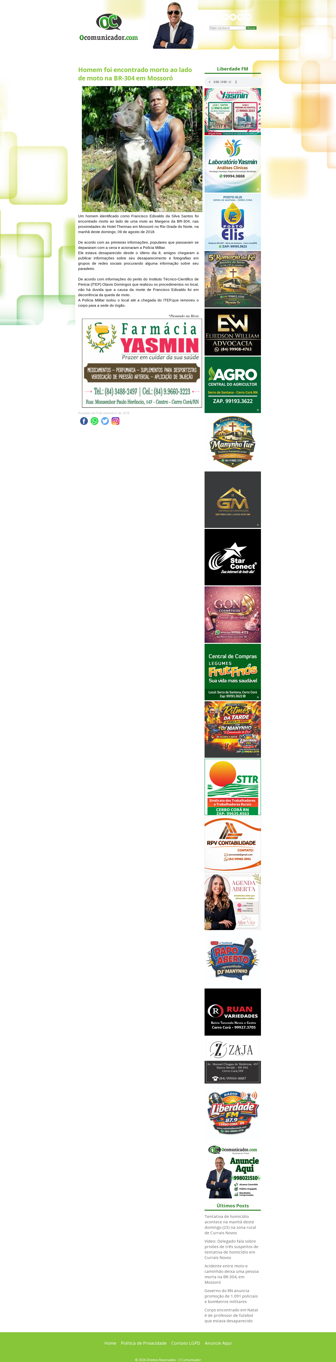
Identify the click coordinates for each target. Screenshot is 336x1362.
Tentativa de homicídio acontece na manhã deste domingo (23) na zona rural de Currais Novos (230, 1224)
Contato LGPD (185, 1343)
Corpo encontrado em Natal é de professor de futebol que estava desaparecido (231, 1315)
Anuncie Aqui (218, 1343)
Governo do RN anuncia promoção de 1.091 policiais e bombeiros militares (231, 1296)
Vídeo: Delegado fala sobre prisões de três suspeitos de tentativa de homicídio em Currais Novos (231, 1249)
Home (110, 1343)
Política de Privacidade (144, 1343)
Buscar (251, 27)
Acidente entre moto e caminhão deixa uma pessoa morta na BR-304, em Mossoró (232, 1274)
